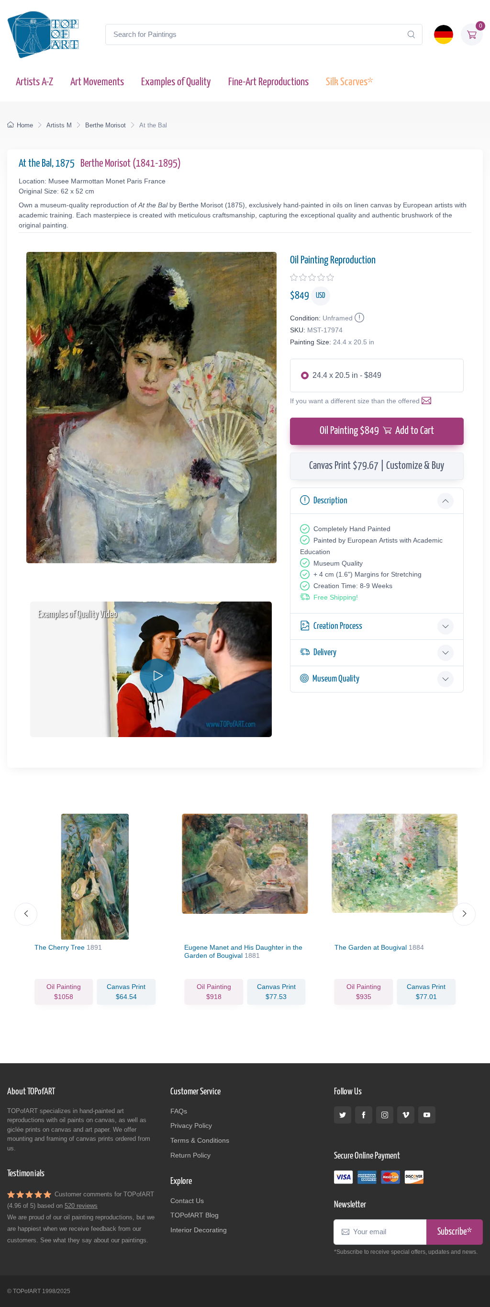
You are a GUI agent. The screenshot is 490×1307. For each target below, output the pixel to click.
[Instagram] (384, 1115)
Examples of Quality (176, 82)
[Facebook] (363, 1115)
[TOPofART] (43, 34)
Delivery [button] (324, 652)
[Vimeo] (405, 1115)
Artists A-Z (34, 82)
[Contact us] (428, 401)
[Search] (411, 34)
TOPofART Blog (194, 1215)
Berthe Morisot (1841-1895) (130, 164)
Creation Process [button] (337, 626)
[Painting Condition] (358, 318)
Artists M (59, 125)
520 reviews (81, 1205)
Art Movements (97, 82)
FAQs (178, 1111)
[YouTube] (426, 1115)
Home (25, 125)
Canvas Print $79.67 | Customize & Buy (376, 466)
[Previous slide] (25, 914)
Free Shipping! (335, 597)
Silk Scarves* (349, 82)
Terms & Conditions (199, 1140)
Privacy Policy (191, 1125)
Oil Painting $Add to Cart (377, 431)
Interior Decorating (198, 1230)
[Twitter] (342, 1115)
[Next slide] (464, 914)
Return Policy (190, 1155)
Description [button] (330, 500)
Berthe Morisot (105, 125)
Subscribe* (454, 1232)
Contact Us (187, 1201)
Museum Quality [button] (335, 678)
